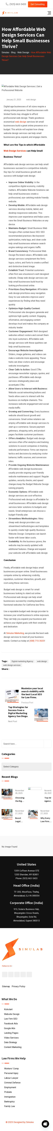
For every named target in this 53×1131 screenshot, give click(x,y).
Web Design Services (15, 150)
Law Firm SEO (10, 1018)
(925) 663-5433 (18, 4)
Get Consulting (38, 4)
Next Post (12, 721)
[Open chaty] (45, 1124)
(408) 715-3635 (36, 641)
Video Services (11, 1037)
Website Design (11, 1014)
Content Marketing (12, 1047)
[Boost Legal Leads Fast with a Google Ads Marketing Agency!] (7, 814)
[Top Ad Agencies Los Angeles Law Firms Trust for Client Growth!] (35, 794)
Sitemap (6, 986)
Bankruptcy (9, 1101)
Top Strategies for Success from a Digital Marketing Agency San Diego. (18, 712)
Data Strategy (10, 1042)
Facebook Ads (11, 1023)
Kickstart (8, 1009)
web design (31, 100)
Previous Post (27, 702)
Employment (10, 1087)
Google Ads (9, 1028)
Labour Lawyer (11, 1078)
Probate (8, 1092)
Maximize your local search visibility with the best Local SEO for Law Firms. (32, 693)
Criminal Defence (12, 1082)
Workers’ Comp (11, 1068)
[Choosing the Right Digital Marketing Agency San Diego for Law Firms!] (7, 793)
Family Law (9, 1106)
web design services (12, 665)
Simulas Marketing (15, 633)
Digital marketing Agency (22, 661)
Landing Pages (11, 1033)
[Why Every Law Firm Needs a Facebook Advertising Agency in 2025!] (33, 814)
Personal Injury (11, 1073)
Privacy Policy (18, 986)
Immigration (9, 1097)
